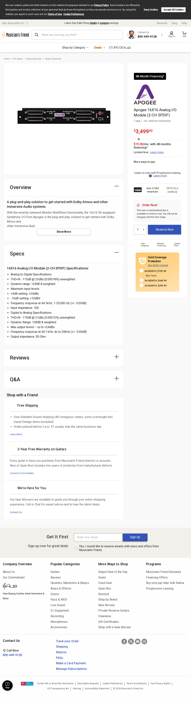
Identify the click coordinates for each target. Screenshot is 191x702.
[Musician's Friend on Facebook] (124, 641)
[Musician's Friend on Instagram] (144, 641)
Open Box (104, 588)
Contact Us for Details (22, 473)
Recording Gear (34, 58)
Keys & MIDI (59, 599)
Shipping (62, 646)
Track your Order (67, 641)
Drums (55, 594)
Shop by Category (73, 47)
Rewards (162, 23)
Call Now (12, 653)
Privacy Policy (101, 5)
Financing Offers (157, 577)
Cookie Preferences (73, 14)
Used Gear (105, 583)
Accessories (59, 627)
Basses (56, 577)
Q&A (137, 121)
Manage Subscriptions (71, 669)
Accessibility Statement (97, 688)
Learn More (16, 434)
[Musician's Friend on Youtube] (137, 641)
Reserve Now (164, 229)
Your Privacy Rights (160, 683)
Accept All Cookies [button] (174, 9)
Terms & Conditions (136, 683)
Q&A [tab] (15, 379)
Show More (64, 231)
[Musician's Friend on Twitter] (131, 641)
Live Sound (58, 605)
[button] (184, 35)
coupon (104, 22)
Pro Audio (18, 58)
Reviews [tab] (19, 358)
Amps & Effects (61, 588)
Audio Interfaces (53, 58)
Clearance (104, 616)
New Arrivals (106, 605)
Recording (57, 616)
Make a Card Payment (71, 663)
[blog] (24, 586)
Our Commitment (14, 577)
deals (93, 22)
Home (7, 58)
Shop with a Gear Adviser (114, 627)
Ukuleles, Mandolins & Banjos (70, 583)
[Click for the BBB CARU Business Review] (27, 684)
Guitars (55, 572)
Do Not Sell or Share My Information (55, 683)
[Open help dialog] (7, 685)
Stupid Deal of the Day (113, 572)
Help (184, 23)
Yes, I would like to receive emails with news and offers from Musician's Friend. (119, 548)
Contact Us (16, 512)
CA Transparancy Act (58, 688)
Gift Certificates (108, 622)
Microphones (59, 622)
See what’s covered (158, 265)
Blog (174, 23)
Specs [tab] (17, 254)
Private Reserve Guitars (113, 610)
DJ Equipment (60, 610)
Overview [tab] (20, 187)
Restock (103, 594)
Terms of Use (55, 14)
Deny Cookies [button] (151, 9)
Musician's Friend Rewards (163, 572)
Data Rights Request (88, 683)
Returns (61, 652)
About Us (9, 572)
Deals (98, 47)
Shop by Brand (107, 599)
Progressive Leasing (159, 588)
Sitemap (77, 688)
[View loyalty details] (176, 192)
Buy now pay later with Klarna (165, 583)
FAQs (59, 658)
